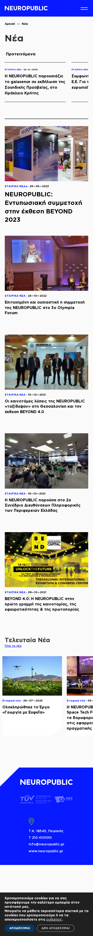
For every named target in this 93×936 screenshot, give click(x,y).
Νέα (25, 23)
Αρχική (10, 23)
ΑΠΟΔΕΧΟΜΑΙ (19, 928)
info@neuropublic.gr (46, 844)
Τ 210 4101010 (40, 837)
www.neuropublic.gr (46, 851)
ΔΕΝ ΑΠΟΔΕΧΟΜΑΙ (55, 928)
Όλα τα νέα (13, 645)
